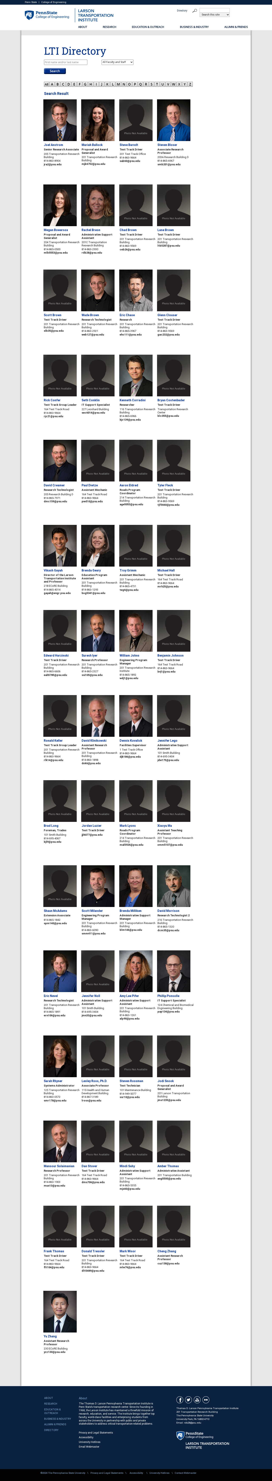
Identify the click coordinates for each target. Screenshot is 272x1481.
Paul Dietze (90, 485)
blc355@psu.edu (168, 415)
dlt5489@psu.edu (93, 1270)
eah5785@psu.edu (55, 675)
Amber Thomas (168, 1166)
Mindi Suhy (127, 1166)
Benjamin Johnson (170, 655)
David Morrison (168, 911)
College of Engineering (53, 2)
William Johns (129, 655)
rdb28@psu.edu (92, 252)
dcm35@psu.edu (168, 930)
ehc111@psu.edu (131, 334)
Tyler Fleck (165, 485)
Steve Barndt (129, 145)
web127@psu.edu (93, 334)
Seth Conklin (91, 400)
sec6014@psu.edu (93, 412)
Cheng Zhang (166, 1251)
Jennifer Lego (167, 740)
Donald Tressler (93, 1251)
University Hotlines (90, 1442)
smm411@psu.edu (93, 933)
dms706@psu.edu (93, 1182)
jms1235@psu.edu (169, 1100)
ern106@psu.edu (54, 1015)
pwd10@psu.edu (92, 501)
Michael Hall (166, 570)
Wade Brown (90, 315)
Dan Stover (89, 1166)
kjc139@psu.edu (130, 419)
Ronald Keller (53, 740)
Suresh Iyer (90, 655)
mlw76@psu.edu (130, 1267)
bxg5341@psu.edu (93, 593)
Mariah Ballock (92, 145)
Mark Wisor (128, 1251)
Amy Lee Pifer (129, 996)
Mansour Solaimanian (59, 1166)
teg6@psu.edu (129, 589)
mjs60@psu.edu (130, 1188)
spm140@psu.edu (55, 923)
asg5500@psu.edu (169, 1178)
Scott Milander (92, 911)
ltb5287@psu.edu (168, 245)
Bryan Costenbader (171, 400)
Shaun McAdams (55, 911)
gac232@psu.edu (168, 334)
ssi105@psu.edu (92, 675)
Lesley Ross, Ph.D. (94, 1081)
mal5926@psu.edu (131, 844)
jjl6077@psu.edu (92, 834)
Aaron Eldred (129, 485)
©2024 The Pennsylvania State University (62, 1473)
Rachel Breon (91, 230)
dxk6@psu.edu (91, 763)
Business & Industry (194, 27)
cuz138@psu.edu (168, 1263)
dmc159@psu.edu (55, 501)
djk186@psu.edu (130, 756)
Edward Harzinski (56, 655)
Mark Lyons (128, 825)
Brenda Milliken (131, 911)
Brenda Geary (91, 570)
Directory (182, 10)
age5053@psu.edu (131, 504)
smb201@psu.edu (168, 164)
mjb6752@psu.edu (93, 164)
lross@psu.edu (91, 1100)
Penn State (31, 2)
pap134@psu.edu (168, 1011)
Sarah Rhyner (53, 1081)
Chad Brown (128, 230)
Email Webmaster (89, 1446)
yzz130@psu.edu (54, 1352)
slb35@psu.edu (54, 330)
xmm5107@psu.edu (170, 844)
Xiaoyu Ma (164, 825)
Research (109, 27)
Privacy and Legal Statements (96, 1432)
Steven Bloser (167, 145)
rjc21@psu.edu (53, 416)
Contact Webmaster (185, 1473)
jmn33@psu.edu (92, 1015)
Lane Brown (165, 230)
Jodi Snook (165, 1081)
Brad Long (51, 825)
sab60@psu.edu (130, 161)
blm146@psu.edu (131, 929)
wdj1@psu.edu (129, 678)
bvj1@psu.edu (166, 671)
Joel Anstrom (53, 145)
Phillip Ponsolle (168, 996)
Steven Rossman (131, 1081)
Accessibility (86, 1437)
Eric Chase (127, 315)
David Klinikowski (94, 740)
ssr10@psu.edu (130, 1097)
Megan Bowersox (56, 230)
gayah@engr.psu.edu (57, 593)
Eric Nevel (51, 996)
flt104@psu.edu (54, 1267)
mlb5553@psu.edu (56, 252)
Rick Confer (52, 400)
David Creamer (54, 485)
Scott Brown (52, 315)
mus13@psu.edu (54, 1185)
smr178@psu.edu (55, 1100)
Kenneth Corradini (133, 400)
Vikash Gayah (53, 570)
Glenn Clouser (167, 315)
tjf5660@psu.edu (168, 504)
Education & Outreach (148, 27)
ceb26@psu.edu (130, 249)
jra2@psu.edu (52, 164)
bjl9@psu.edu (52, 841)
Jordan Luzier (92, 825)
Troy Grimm (128, 570)
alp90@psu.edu (129, 1018)
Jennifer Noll (91, 996)
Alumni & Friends (236, 27)
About (82, 27)
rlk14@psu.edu (53, 760)
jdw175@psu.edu (168, 760)
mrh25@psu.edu (167, 586)
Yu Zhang (50, 1336)
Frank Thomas (54, 1251)
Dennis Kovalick (131, 740)
